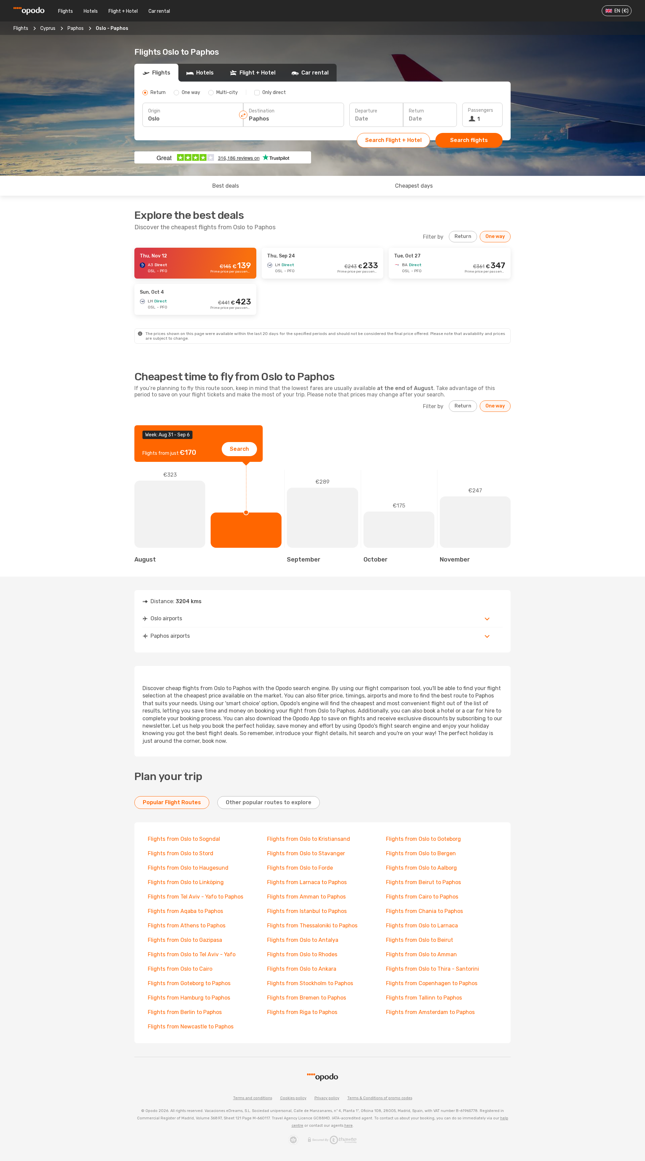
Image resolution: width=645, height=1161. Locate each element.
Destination (261, 111)
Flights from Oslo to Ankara (301, 969)
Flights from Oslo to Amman (421, 954)
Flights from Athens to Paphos (186, 925)
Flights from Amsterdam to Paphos (430, 1012)
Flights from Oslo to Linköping (186, 882)
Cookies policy (293, 1098)
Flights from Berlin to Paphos (185, 1012)
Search (239, 449)
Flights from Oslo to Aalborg (421, 868)
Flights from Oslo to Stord (180, 853)
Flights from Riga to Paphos (302, 1012)
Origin (154, 111)
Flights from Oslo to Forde (300, 868)
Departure (366, 111)
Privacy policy (326, 1098)
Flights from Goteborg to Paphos (189, 983)
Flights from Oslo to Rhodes (302, 954)
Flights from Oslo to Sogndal (184, 839)
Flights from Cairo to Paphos (422, 896)
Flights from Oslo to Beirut (419, 940)
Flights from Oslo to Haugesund (188, 868)
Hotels (91, 11)
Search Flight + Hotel (393, 140)
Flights (65, 11)
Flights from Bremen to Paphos (306, 998)
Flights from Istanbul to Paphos (307, 911)
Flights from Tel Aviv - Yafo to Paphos (195, 896)
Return (416, 111)
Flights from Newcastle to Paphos (190, 1026)
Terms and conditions (252, 1098)
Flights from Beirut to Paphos (423, 882)
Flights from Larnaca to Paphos (307, 882)
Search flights (469, 140)
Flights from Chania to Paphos (424, 911)
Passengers (480, 110)
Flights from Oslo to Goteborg (423, 839)
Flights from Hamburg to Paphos (189, 998)
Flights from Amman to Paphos (306, 896)
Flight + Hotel (123, 11)
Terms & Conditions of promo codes (379, 1098)
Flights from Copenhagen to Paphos (431, 983)
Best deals (225, 186)
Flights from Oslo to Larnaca (422, 925)
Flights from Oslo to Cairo (180, 969)
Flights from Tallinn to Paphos (424, 998)
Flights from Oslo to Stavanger (306, 853)
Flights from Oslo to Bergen (421, 853)
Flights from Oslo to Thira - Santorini (432, 969)
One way (495, 236)
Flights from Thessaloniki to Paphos (312, 925)
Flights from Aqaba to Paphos (185, 911)
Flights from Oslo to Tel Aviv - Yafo (191, 954)
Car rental (159, 11)
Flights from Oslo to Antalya (302, 940)
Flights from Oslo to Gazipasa (185, 940)
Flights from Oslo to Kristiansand (308, 839)
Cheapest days (414, 186)
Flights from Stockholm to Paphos (310, 983)
